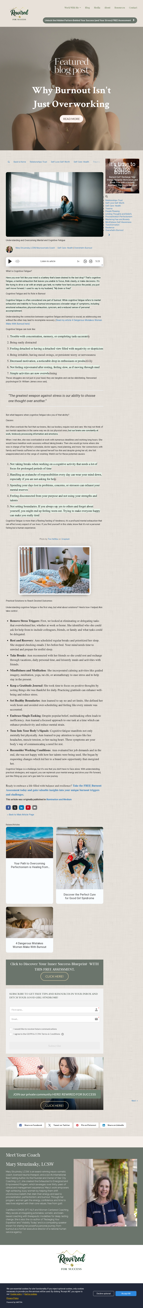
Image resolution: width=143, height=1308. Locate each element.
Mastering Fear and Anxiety (117, 219)
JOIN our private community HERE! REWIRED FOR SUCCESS (54, 1094)
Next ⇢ (135, 1101)
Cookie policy (16, 1294)
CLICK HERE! (54, 976)
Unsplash (65, 539)
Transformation (112, 225)
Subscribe (54, 1045)
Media (97, 7)
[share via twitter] (14, 807)
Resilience (109, 227)
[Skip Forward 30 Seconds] (91, 261)
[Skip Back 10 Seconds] (85, 261)
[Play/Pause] (10, 261)
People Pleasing (112, 211)
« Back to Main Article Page (20, 814)
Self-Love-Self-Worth (60, 162)
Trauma (96, 162)
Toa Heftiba (53, 539)
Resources (120, 7)
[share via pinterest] (28, 807)
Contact (133, 7)
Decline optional (104, 1293)
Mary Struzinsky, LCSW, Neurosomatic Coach (35, 248)
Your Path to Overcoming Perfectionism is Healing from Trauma (29, 867)
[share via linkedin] (21, 807)
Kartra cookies (30, 1294)
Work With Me (72, 7)
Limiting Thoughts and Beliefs (118, 214)
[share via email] (34, 807)
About (107, 7)
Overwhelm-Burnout (83, 248)
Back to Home (20, 162)
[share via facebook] (8, 807)
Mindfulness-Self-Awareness (118, 222)
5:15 (98, 261)
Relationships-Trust (38, 162)
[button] (9, 162)
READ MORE (71, 118)
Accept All (125, 1293)
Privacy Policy (13, 1298)
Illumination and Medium (59, 799)
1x (78, 261)
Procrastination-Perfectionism (118, 216)
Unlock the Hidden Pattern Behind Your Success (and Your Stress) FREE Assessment (88, 20)
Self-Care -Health (81, 162)
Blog (87, 7)
